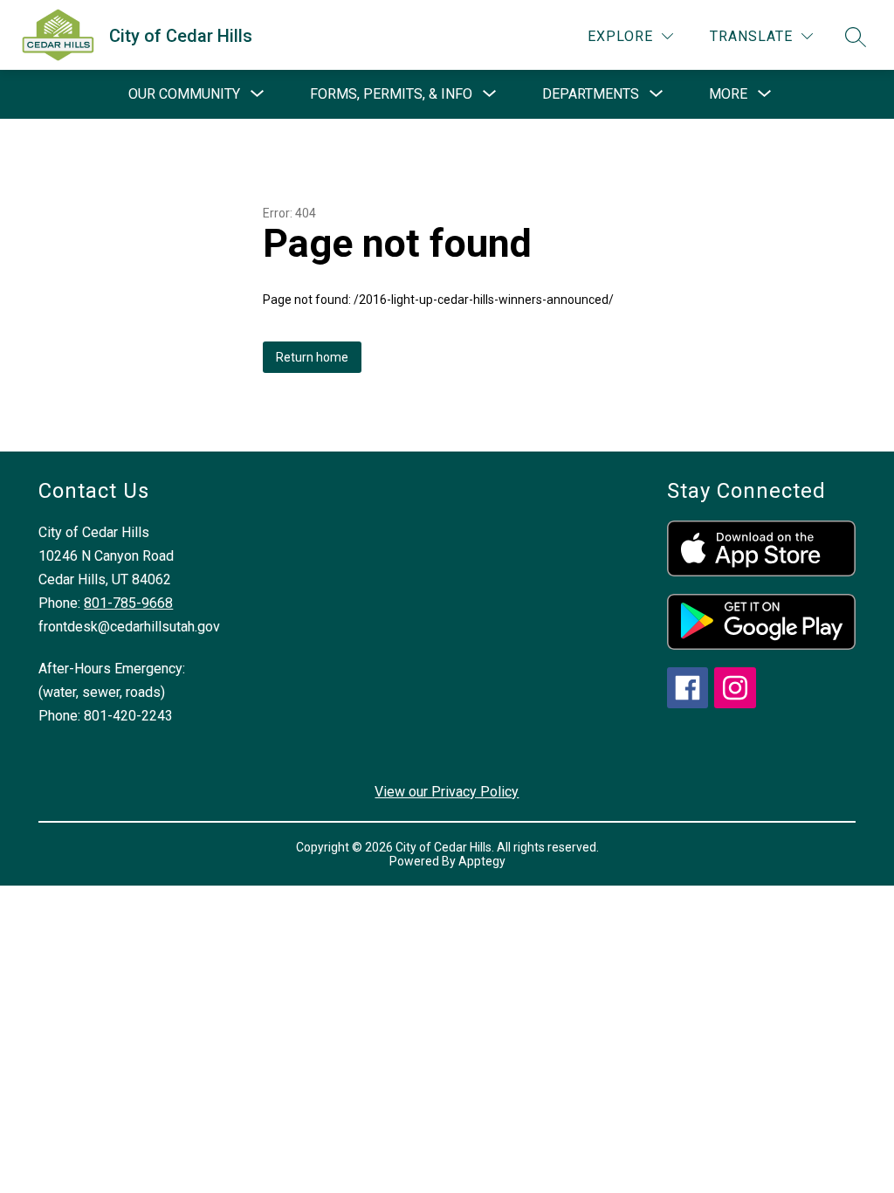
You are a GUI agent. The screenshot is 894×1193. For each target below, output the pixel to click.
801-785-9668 (128, 603)
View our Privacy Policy (447, 791)
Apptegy (481, 861)
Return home (312, 357)
